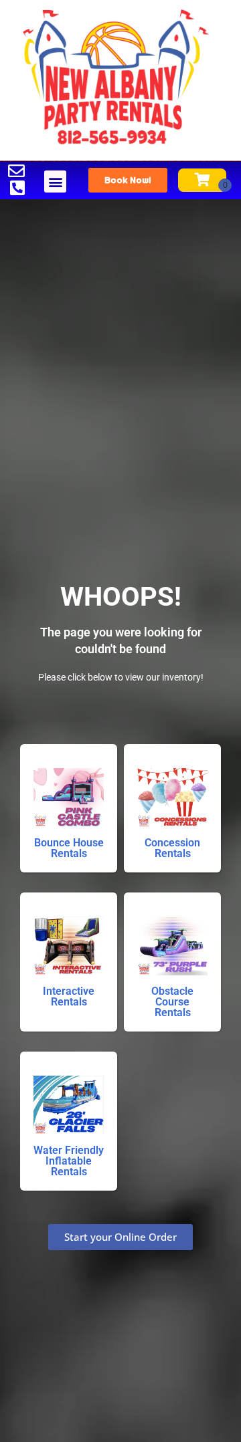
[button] (55, 181)
